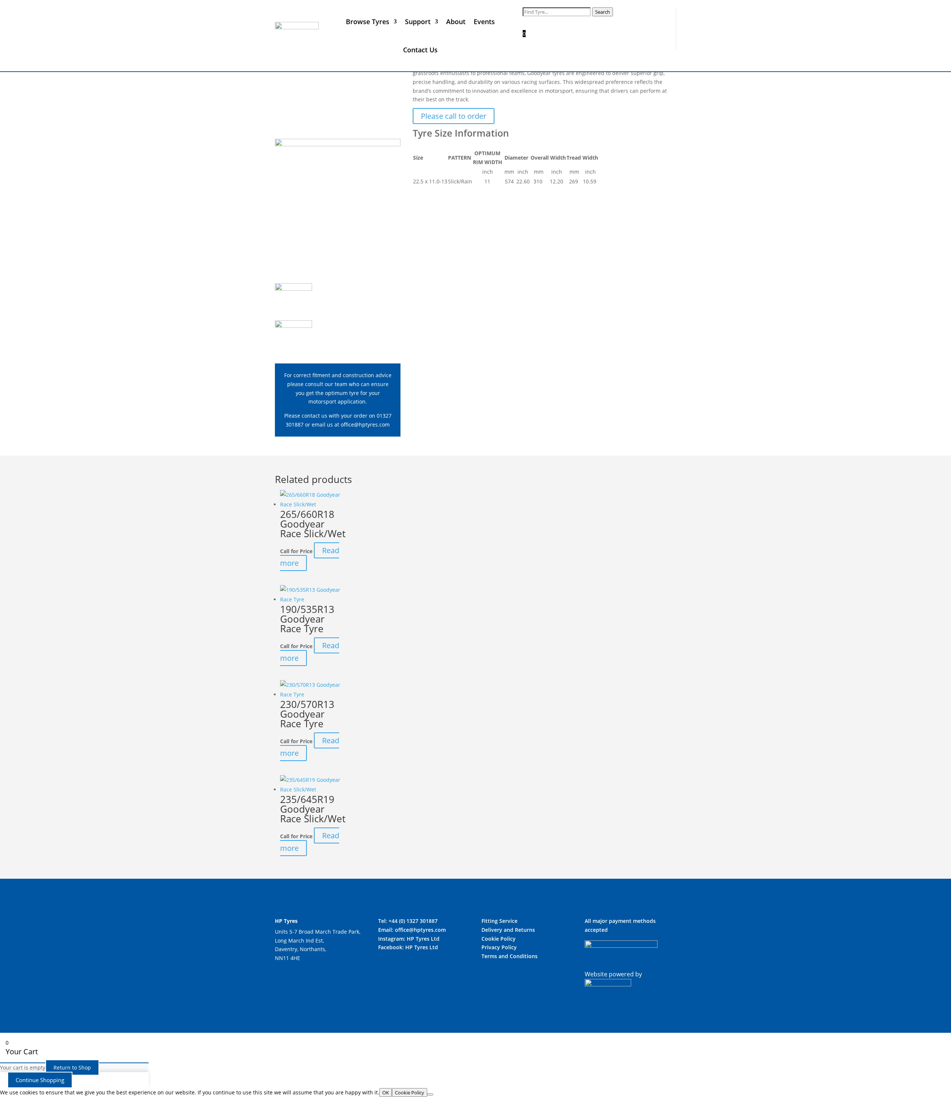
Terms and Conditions (509, 956)
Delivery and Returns (508, 929)
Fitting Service (499, 920)
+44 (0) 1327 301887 (413, 920)
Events (484, 21)
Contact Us (420, 49)
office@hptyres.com (365, 424)
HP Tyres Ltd (423, 938)
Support (418, 21)
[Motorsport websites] (608, 984)
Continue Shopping (40, 1080)
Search (602, 12)
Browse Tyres (367, 21)
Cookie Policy (498, 938)
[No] (430, 1094)
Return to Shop (72, 1067)
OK (385, 1092)
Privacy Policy (499, 947)
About (455, 21)
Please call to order (453, 116)
